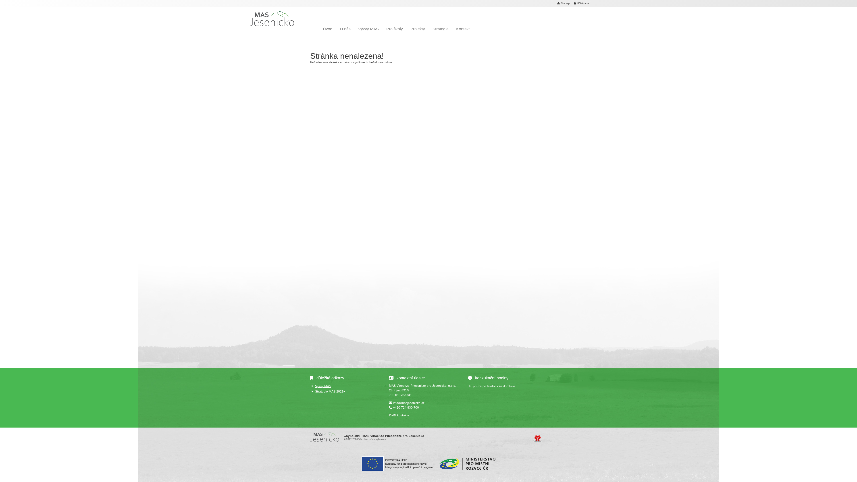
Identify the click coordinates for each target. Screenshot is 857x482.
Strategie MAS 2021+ (330, 391)
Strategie (441, 29)
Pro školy (394, 29)
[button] (582, 4)
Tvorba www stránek (537, 438)
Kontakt (463, 29)
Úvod (272, 18)
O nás (345, 29)
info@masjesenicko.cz (408, 403)
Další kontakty (399, 415)
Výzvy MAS (368, 29)
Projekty (417, 29)
